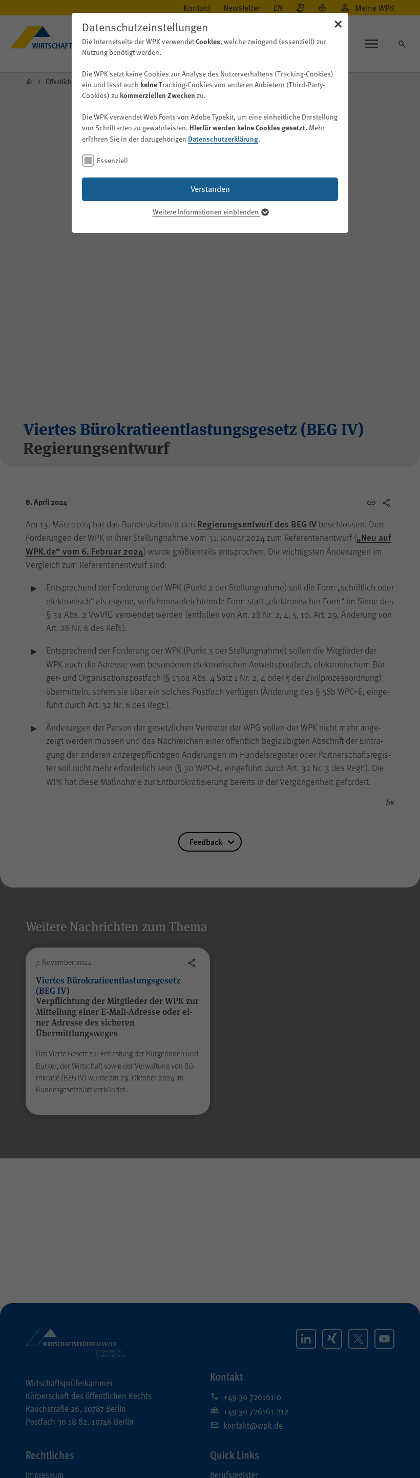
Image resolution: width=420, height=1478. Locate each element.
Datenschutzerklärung (223, 138)
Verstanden (210, 189)
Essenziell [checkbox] (112, 160)
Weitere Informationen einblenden (206, 211)
